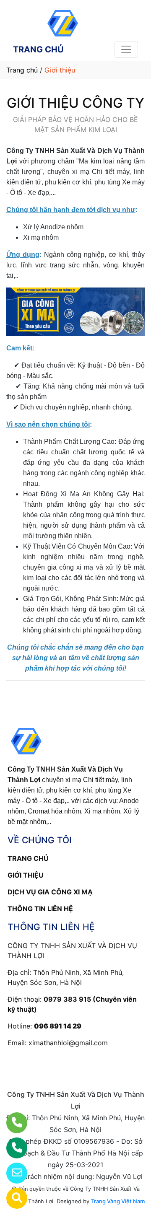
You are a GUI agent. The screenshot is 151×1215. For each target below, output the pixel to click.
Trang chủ (22, 70)
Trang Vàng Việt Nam (118, 1201)
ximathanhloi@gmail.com (68, 1043)
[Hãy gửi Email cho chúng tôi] (11, 1173)
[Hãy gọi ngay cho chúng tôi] (11, 1148)
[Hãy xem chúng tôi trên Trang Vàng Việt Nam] (11, 1198)
